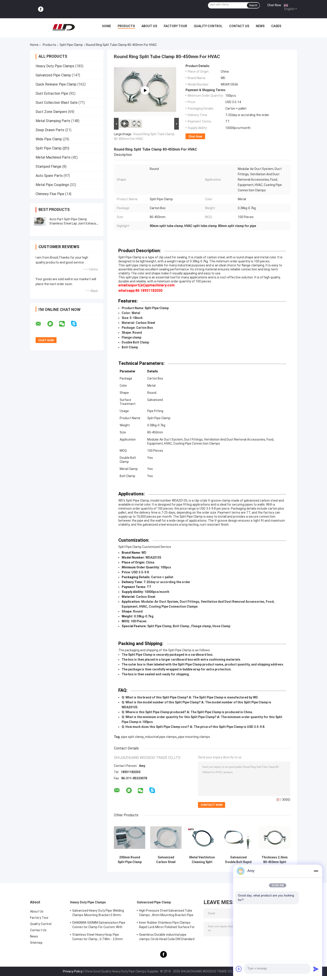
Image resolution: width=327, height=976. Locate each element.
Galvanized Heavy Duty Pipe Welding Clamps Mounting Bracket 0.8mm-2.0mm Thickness (98, 913)
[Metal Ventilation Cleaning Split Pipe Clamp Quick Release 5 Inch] (202, 837)
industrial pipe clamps (161, 737)
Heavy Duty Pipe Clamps (55, 66)
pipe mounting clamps (194, 737)
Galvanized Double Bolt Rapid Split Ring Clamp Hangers (238, 860)
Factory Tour (175, 26)
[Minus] (316, 871)
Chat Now (274, 5)
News (260, 26)
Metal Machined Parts (53, 157)
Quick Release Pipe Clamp (56, 84)
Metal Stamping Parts (53, 121)
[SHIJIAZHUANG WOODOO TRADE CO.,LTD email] (41, 324)
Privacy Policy (73, 971)
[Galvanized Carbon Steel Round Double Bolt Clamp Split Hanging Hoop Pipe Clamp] (166, 837)
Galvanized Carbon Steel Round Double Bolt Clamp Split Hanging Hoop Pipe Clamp (166, 860)
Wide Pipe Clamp (49, 139)
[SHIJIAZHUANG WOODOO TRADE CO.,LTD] (63, 27)
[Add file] (239, 969)
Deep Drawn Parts (50, 130)
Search (253, 5)
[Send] (315, 969)
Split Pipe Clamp (71, 45)
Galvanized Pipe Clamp (53, 75)
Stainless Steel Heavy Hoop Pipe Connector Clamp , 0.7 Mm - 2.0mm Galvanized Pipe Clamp (97, 937)
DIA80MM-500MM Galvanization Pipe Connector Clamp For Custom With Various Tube (98, 925)
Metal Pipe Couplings (52, 185)
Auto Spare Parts (49, 176)
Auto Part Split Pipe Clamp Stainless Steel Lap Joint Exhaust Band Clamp (73, 223)
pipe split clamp (132, 737)
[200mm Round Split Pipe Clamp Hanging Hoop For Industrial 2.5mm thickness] (129, 837)
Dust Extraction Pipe (52, 93)
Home (106, 26)
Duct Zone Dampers (51, 112)
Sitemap (36, 942)
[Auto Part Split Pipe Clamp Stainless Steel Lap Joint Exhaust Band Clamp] (40, 221)
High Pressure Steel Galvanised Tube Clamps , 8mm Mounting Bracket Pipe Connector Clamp (166, 913)
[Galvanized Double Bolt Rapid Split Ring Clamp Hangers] (238, 837)
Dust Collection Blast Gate (57, 102)
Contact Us (239, 26)
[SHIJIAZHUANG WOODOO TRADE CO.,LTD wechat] (64, 324)
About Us (149, 26)
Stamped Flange (48, 166)
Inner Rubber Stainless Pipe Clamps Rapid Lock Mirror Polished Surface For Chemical (167, 925)
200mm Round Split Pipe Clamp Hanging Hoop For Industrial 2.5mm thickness (129, 860)
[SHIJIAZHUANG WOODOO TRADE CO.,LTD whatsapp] (53, 324)
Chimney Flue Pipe (50, 194)
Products (126, 26)
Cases (276, 26)
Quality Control (208, 26)
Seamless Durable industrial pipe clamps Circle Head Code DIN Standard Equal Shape (167, 937)
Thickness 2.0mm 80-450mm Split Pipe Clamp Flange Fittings (275, 860)
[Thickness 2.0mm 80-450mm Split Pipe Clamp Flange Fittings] (274, 837)
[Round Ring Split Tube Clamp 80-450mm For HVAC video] (145, 90)
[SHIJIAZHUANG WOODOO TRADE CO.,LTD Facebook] (41, 9)
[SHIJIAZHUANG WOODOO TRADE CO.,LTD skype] (76, 323)
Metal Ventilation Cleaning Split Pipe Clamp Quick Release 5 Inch (202, 860)
